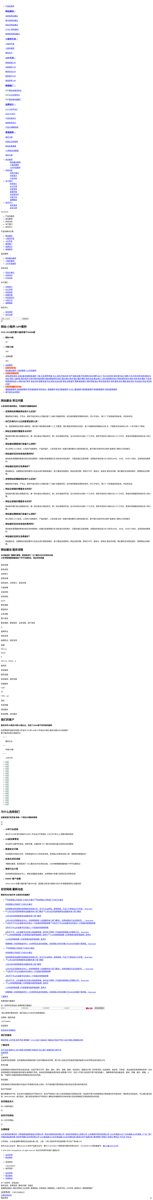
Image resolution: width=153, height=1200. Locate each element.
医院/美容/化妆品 (12, 373)
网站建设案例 (15, 162)
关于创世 (5, 1050)
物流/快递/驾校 (104, 381)
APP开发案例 (15, 168)
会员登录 (13, 205)
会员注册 (13, 208)
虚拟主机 (79, 1040)
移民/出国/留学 (68, 381)
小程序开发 (9, 44)
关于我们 (9, 181)
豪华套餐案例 (33, 389)
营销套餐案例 (87, 389)
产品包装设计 (10, 118)
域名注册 (9, 137)
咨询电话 (9, 1178)
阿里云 (104, 1137)
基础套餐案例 (10, 389)
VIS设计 (65, 1040)
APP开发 (8, 241)
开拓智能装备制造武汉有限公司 (30, 1134)
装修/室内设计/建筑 (121, 376)
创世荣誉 (13, 189)
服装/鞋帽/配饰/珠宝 (53, 379)
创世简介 (13, 184)
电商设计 (51, 1040)
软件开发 (20, 1040)
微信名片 (9, 53)
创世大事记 (14, 173)
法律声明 (4, 1053)
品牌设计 (9, 247)
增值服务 (9, 249)
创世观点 (13, 176)
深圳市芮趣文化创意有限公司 (27, 1137)
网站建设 (9, 236)
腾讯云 (116, 1137)
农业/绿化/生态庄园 (54, 381)
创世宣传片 (14, 194)
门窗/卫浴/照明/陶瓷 (44, 376)
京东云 (128, 1137)
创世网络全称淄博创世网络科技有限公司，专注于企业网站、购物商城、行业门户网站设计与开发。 (44, 909)
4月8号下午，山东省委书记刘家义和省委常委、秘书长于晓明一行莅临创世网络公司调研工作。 (43, 932)
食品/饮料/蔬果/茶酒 (38, 381)
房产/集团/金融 (75, 376)
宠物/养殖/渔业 (92, 381)
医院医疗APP (10, 76)
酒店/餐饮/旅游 (67, 379)
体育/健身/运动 (116, 381)
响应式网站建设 (11, 25)
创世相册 (27, 1050)
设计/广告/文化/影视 (105, 376)
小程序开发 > (11, 39)
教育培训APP (10, 72)
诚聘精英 (13, 200)
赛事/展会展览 (80, 381)
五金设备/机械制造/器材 (26, 376)
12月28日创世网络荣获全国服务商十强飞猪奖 (23, 916)
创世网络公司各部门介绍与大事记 (18, 904)
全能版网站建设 (11, 16)
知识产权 (58, 1040)
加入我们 (43, 1050)
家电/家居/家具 (11, 376)
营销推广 (9, 244)
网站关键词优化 (15, 91)
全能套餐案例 (22, 389)
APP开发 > (10, 58)
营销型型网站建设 (12, 34)
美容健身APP (10, 81)
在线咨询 (4, 1030)
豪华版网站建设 (11, 20)
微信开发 (5, 1040)
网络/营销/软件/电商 (125, 379)
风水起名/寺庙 (140, 381)
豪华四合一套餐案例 (13, 387)
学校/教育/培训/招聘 (89, 376)
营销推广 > (10, 85)
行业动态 (13, 178)
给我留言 (12, 1030)
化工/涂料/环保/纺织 (61, 376)
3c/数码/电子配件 (23, 381)
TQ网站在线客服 (12, 151)
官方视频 (20, 1050)
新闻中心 (12, 1050)
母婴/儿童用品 (15, 379)
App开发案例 (31, 371)
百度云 (110, 1137)
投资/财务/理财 (139, 379)
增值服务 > (10, 132)
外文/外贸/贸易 (135, 376)
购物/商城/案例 (39, 379)
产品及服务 (9, 6)
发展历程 (13, 192)
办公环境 (13, 186)
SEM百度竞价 (14, 95)
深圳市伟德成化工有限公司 (76, 1134)
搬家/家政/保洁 (128, 381)
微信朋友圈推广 (15, 99)
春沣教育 (97, 1137)
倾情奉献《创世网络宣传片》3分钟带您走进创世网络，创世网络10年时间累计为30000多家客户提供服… (46, 944)
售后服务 (9, 1157)
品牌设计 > (10, 104)
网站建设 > (10, 11)
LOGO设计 (35, 1040)
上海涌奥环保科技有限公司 (98, 1134)
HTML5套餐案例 (75, 389)
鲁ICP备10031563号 (110, 1146)
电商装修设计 (10, 123)
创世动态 (9, 170)
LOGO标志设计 (11, 109)
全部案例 (9, 365)
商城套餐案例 (98, 389)
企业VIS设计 (10, 114)
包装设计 (44, 1040)
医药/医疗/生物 (27, 379)
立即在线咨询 (6, 1195)
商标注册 (9, 155)
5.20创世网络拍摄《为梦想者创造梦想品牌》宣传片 (25, 939)
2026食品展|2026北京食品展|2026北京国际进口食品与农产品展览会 (66, 1137)
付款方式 (13, 197)
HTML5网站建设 (12, 29)
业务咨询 (9, 1155)
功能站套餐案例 (111, 389)
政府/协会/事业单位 (93, 379)
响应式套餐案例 (62, 389)
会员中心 (9, 203)
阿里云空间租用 (11, 142)
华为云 (122, 1137)
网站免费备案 (10, 146)
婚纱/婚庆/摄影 (79, 379)
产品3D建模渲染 (11, 127)
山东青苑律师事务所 (9, 1134)
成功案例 (9, 160)
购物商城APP (10, 63)
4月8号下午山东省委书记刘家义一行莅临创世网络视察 (26, 928)
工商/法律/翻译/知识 (109, 379)
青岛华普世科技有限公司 (54, 1134)
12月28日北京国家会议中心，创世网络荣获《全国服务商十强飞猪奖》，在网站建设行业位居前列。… (45, 920)
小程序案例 (9, 48)
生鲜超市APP (10, 67)
